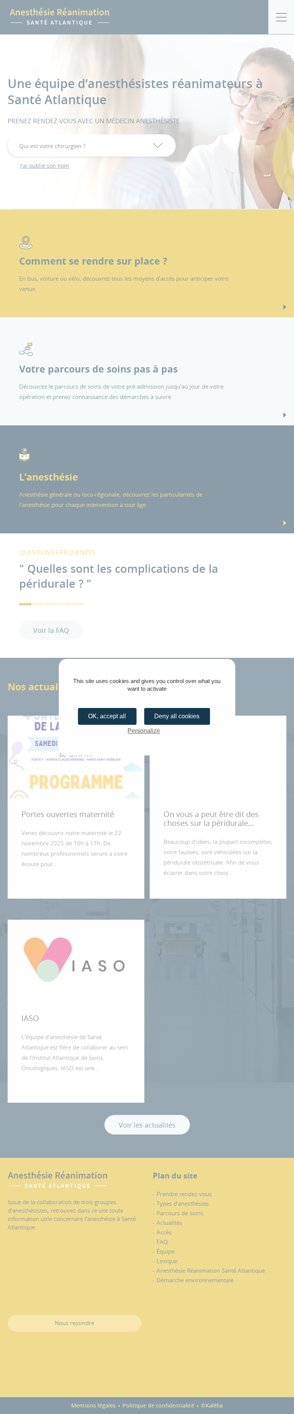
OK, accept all (107, 716)
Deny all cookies (176, 716)
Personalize (143, 730)
